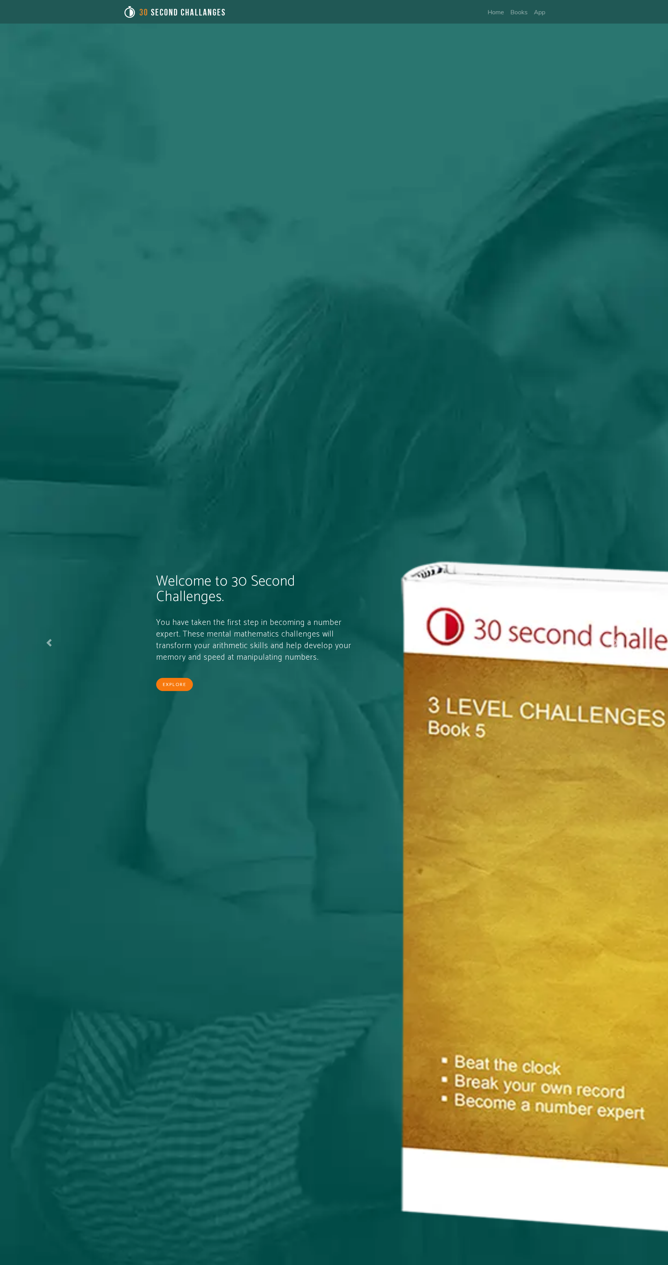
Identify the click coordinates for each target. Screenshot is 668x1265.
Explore (174, 684)
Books (519, 12)
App (539, 12)
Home (495, 12)
